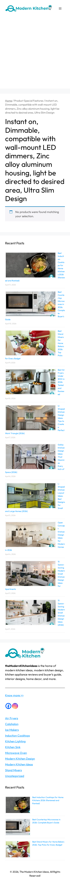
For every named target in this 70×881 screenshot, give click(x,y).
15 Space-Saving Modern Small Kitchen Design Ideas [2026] (61, 612)
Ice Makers (12, 730)
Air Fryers (11, 718)
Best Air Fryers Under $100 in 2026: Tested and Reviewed (61, 382)
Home (8, 100)
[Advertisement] (35, 54)
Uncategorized (14, 776)
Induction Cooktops (17, 735)
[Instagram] (15, 706)
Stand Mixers (13, 770)
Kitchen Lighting (15, 741)
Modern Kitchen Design (20, 758)
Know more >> (14, 695)
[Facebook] (8, 706)
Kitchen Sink (12, 747)
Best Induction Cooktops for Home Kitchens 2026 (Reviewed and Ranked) (47, 800)
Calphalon (11, 724)
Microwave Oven (16, 753)
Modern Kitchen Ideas (19, 764)
